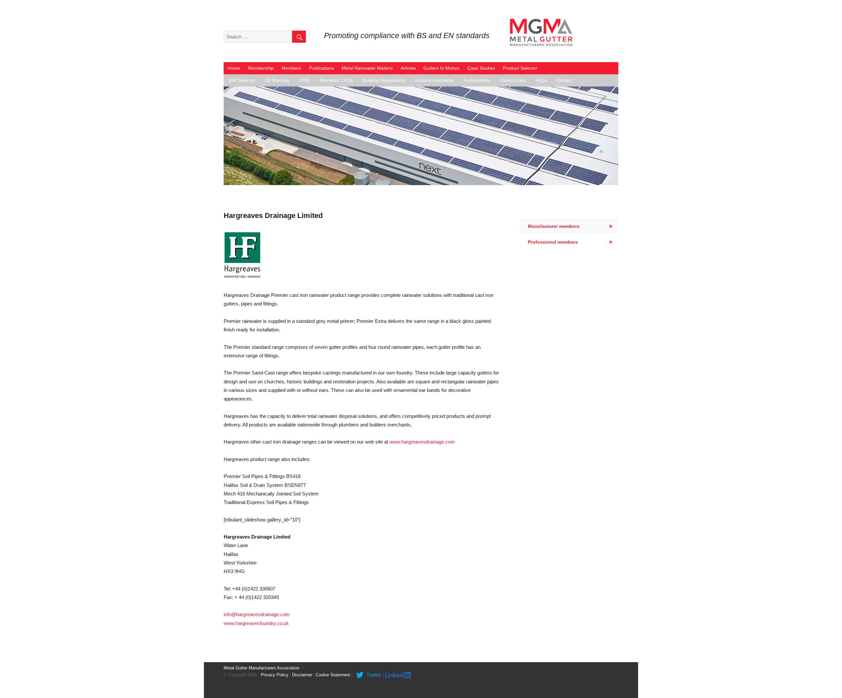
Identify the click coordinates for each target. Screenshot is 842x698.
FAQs (541, 80)
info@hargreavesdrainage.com (257, 614)
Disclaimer (302, 674)
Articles (408, 68)
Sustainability (476, 80)
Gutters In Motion (441, 68)
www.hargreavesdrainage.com (422, 442)
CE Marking (277, 80)
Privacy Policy (274, 674)
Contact (565, 80)
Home (234, 68)
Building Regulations (383, 80)
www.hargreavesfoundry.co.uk (256, 623)
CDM (304, 80)
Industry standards (434, 80)
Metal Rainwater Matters (367, 68)
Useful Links (513, 80)
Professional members (570, 242)
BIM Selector (242, 80)
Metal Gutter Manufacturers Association (261, 667)
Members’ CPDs (336, 80)
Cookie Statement (333, 674)
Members (291, 68)
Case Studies (481, 68)
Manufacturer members (570, 226)
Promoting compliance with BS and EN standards (407, 36)
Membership (261, 68)
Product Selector (520, 68)
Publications (321, 68)
